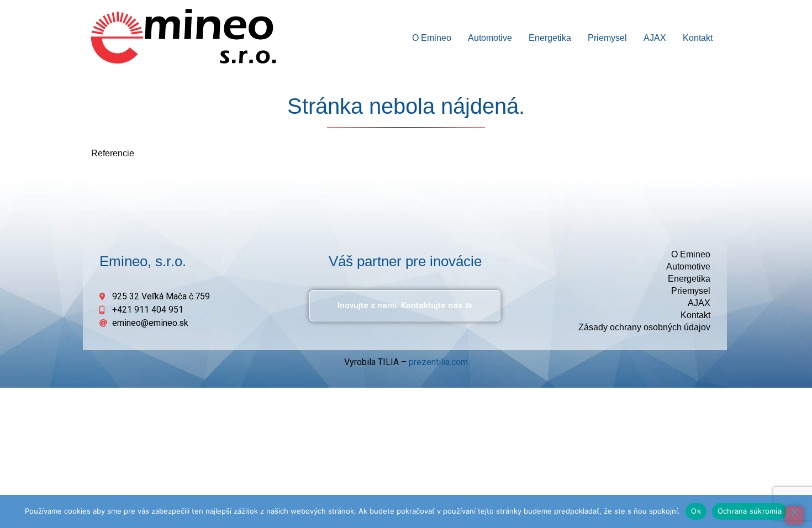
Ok (696, 510)
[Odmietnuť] (794, 515)
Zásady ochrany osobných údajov (644, 327)
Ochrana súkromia (750, 510)
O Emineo (431, 38)
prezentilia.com (438, 362)
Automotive (490, 38)
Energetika (550, 38)
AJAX (655, 38)
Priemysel (607, 38)
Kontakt (698, 38)
